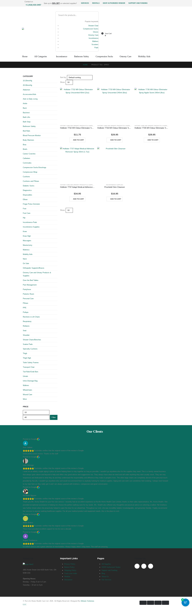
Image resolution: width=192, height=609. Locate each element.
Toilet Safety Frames (31, 363)
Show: (62, 82)
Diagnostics (27, 190)
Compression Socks (90, 29)
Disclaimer (68, 580)
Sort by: (63, 77)
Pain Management (30, 285)
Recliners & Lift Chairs (31, 317)
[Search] (94, 15)
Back (25, 108)
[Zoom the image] (40, 564)
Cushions (26, 177)
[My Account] (105, 27)
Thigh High (27, 358)
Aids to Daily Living (30, 99)
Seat (24, 331)
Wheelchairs (27, 390)
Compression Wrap (30, 172)
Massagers (27, 241)
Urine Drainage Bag (30, 381)
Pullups (25, 312)
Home (24, 56)
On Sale (26, 263)
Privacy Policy (69, 564)
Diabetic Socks (28, 186)
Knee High (27, 236)
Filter (54, 417)
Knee (25, 231)
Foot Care (26, 213)
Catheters (26, 158)
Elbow (25, 199)
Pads (96, 48)
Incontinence (93, 38)
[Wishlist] (105, 31)
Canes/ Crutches (29, 154)
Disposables (27, 195)
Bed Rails (26, 131)
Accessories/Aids (29, 94)
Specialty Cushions (30, 349)
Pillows (25, 303)
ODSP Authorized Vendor (114, 3)
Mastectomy (27, 245)
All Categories (40, 56)
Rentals (96, 3)
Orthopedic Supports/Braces (33, 268)
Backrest (26, 113)
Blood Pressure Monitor (32, 135)
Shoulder (26, 335)
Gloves (95, 32)
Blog (103, 573)
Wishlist (67, 577)
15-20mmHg (27, 81)
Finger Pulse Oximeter (31, 204)
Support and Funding (137, 3)
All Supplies (106, 564)
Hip (24, 218)
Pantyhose (27, 289)
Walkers (95, 41)
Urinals (25, 376)
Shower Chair (93, 26)
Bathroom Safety (81, 56)
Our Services (106, 580)
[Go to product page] (77, 105)
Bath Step (26, 122)
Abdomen (26, 90)
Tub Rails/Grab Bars (30, 372)
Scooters (95, 44)
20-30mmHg (27, 85)
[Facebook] (137, 566)
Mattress (26, 250)
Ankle (25, 103)
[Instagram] (150, 566)
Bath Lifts (26, 117)
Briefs (25, 149)
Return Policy (69, 567)
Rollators (26, 326)
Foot (24, 209)
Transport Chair (28, 367)
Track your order (70, 573)
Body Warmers (28, 140)
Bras (24, 145)
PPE (24, 308)
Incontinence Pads (30, 222)
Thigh (25, 353)
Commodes (27, 163)
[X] (143, 566)
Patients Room (28, 294)
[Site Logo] (36, 31)
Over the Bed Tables (30, 280)
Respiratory (27, 321)
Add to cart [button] (78, 140)
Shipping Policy (70, 570)
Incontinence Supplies (114, 185)
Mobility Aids (144, 56)
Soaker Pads (28, 344)
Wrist (25, 399)
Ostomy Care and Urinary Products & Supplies (77, 125)
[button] (61, 86)
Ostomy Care (93, 35)
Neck (25, 259)
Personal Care (28, 299)
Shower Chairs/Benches (32, 340)
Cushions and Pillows (31, 181)
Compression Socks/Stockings (34, 167)
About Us (105, 577)
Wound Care (27, 395)
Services (85, 3)
